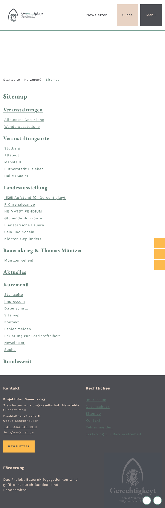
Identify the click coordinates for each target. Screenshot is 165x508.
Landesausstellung (25, 187)
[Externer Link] (159, 243)
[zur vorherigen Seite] (147, 500)
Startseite (11, 79)
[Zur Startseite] (27, 15)
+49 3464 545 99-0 (20, 427)
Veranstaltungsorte (26, 138)
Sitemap (53, 79)
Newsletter (96, 15)
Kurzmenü (32, 79)
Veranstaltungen (23, 109)
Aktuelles (14, 271)
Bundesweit (17, 361)
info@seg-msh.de (18, 432)
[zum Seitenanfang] (157, 500)
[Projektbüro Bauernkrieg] (41, 416)
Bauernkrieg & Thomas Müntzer (42, 250)
